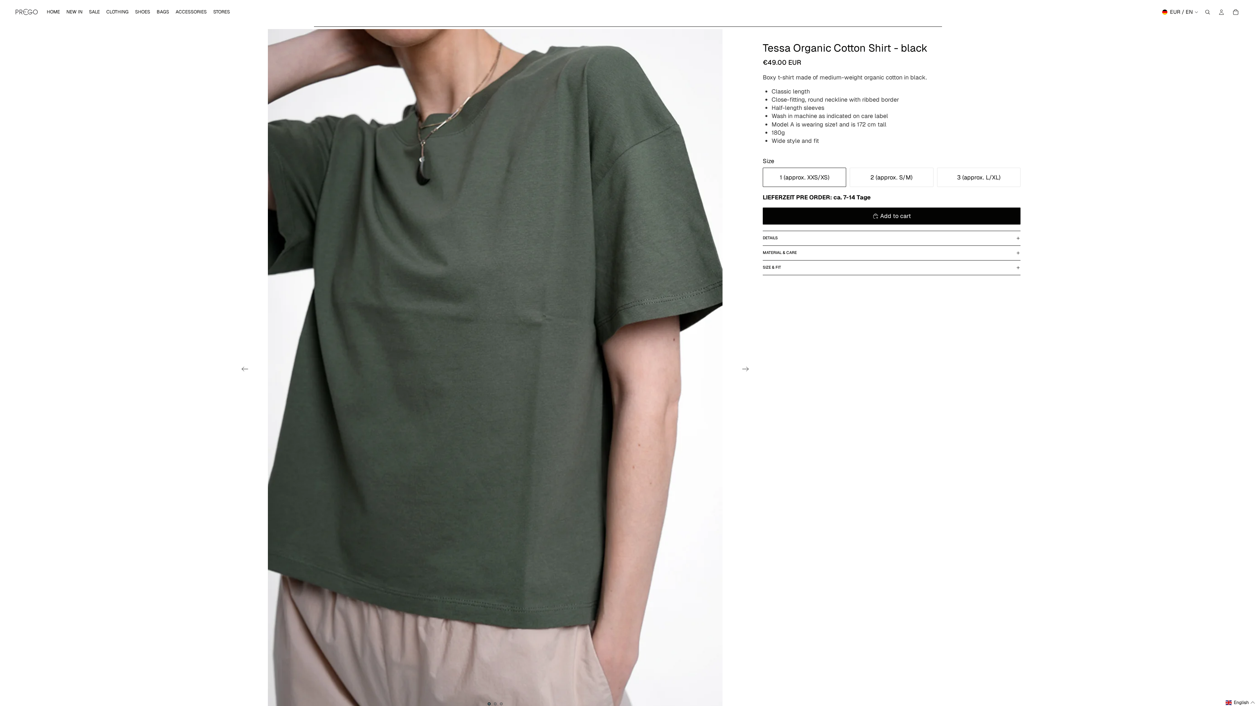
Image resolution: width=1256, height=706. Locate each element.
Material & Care (780, 252)
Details (770, 238)
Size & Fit (772, 267)
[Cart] (1236, 12)
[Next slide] (747, 370)
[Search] (1207, 12)
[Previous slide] (243, 370)
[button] (1240, 702)
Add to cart (895, 216)
